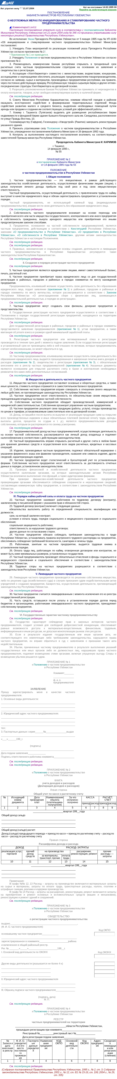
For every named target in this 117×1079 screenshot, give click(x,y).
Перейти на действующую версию (98, 9)
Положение (32, 57)
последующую (22, 96)
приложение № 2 (24, 362)
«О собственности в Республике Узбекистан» (45, 235)
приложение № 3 (84, 362)
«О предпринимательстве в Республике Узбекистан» (44, 232)
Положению (41, 664)
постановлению (47, 162)
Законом (111, 292)
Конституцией (79, 228)
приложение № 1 (58, 289)
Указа (31, 39)
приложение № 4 (77, 365)
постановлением (94, 30)
